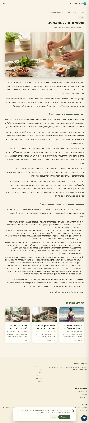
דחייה (54, 417)
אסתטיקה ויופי (82, 407)
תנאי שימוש (83, 394)
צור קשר (39, 375)
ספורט (69, 12)
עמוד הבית (81, 12)
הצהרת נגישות (82, 397)
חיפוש (40, 381)
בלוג (74, 12)
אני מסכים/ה (64, 417)
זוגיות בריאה (6, 407)
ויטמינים (67, 238)
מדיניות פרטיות (82, 391)
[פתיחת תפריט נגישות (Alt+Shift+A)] (84, 418)
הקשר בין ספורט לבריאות (60, 292)
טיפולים (84, 410)
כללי (79, 410)
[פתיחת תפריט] (4, 3)
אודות (40, 372)
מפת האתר (38, 378)
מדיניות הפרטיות (48, 412)
